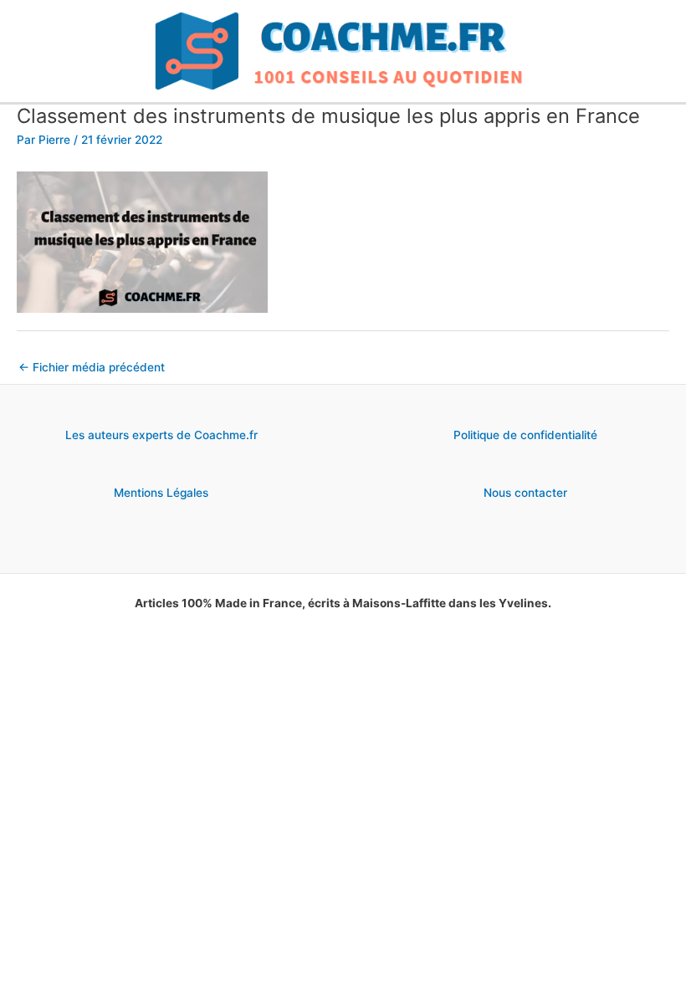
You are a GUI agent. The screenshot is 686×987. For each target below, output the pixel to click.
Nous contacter (525, 492)
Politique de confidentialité (525, 435)
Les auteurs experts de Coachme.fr (161, 435)
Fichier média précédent (91, 367)
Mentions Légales (161, 492)
